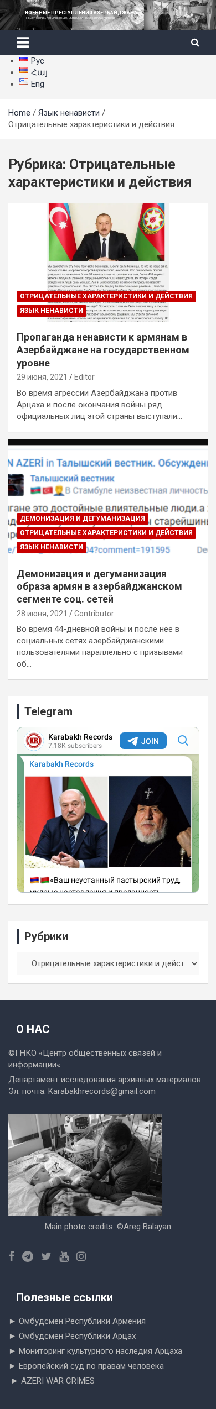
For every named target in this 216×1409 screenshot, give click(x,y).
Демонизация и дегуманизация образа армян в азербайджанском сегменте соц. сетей (99, 586)
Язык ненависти (51, 311)
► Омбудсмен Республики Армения (77, 1321)
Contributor (94, 613)
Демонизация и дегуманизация (82, 518)
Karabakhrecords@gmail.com (102, 1091)
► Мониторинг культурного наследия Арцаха (95, 1351)
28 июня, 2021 (42, 613)
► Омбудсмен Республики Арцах (72, 1336)
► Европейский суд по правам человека (86, 1366)
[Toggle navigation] (22, 42)
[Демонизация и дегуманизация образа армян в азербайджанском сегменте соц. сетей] (108, 499)
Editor (84, 377)
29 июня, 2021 (42, 377)
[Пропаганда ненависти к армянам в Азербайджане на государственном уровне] (108, 262)
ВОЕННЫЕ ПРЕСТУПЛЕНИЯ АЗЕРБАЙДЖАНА (81, 12)
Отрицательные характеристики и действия (106, 296)
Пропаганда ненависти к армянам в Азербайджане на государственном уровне (103, 350)
